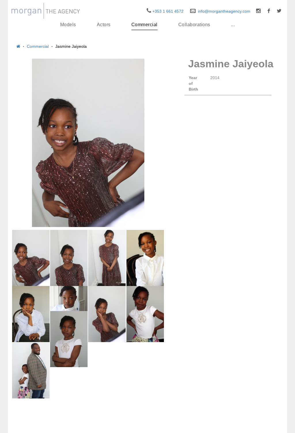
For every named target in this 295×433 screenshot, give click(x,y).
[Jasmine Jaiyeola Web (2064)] (145, 258)
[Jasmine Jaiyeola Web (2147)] (69, 258)
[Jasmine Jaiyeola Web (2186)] (69, 339)
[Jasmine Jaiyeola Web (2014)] (31, 370)
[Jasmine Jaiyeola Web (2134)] (31, 258)
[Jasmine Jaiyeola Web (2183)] (145, 314)
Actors (104, 24)
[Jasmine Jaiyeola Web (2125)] (107, 314)
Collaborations (194, 24)
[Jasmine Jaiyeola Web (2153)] (107, 258)
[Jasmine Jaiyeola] (88, 143)
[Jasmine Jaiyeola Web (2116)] (69, 298)
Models (68, 24)
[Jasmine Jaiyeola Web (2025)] (31, 314)
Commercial (144, 24)
